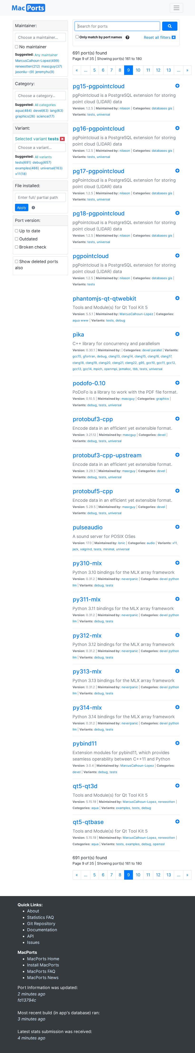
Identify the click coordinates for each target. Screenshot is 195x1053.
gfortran (89, 356)
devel (146, 350)
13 (168, 70)
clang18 (78, 363)
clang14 (127, 356)
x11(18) (21, 174)
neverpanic (130, 579)
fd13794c (27, 1000)
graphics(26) (25, 116)
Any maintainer (46, 55)
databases (159, 108)
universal (103, 114)
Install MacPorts (43, 964)
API (30, 936)
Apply (21, 207)
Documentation (42, 929)
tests (91, 114)
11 (148, 70)
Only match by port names (100, 37)
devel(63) (41, 110)
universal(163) (51, 168)
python (174, 579)
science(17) (45, 116)
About (33, 910)
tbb (135, 369)
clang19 (91, 363)
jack (75, 549)
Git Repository (41, 923)
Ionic (121, 543)
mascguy (128, 398)
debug (120, 320)
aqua (76, 320)
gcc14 (87, 369)
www (84, 320)
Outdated (28, 238)
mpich (97, 369)
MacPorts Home (43, 958)
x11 (174, 543)
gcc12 (170, 363)
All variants (43, 157)
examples (123, 808)
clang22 (131, 363)
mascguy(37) (51, 66)
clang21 (117, 363)
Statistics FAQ (40, 917)
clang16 (153, 356)
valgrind (86, 549)
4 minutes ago (31, 1037)
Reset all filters (158, 37)
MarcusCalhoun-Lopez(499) (37, 60)
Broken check (32, 246)
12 (158, 70)
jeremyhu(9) (44, 72)
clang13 (114, 356)
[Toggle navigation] (176, 8)
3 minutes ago (31, 1018)
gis (170, 108)
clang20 (104, 363)
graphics (162, 398)
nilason (125, 108)
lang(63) (56, 110)
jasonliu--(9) (24, 72)
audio (151, 543)
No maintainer (32, 46)
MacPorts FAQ (41, 971)
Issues (33, 942)
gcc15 (77, 356)
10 (138, 70)
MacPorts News (42, 977)
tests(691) (23, 162)
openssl (159, 844)
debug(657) (42, 162)
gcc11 (161, 363)
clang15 (140, 356)
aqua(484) (23, 110)
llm (75, 585)
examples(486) (27, 168)
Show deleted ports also (36, 264)
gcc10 (150, 363)
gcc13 (77, 369)
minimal (108, 549)
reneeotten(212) (27, 66)
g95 (141, 363)
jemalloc (125, 369)
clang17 (166, 356)
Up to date (29, 230)
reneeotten (166, 802)
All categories (45, 105)
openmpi (110, 369)
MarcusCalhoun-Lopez (136, 314)
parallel (156, 350)
